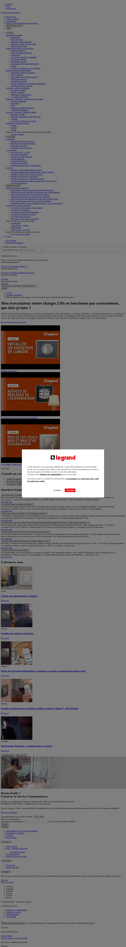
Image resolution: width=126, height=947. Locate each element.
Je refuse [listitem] (57, 490)
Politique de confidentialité (50, 474)
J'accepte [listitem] (70, 490)
